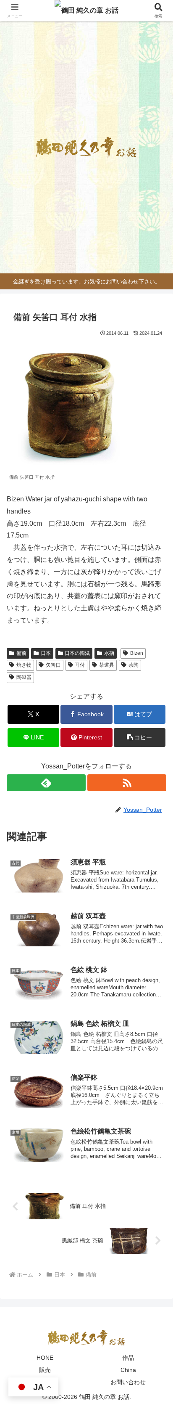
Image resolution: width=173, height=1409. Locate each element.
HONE (45, 1357)
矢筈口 (53, 665)
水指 (109, 653)
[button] (140, 737)
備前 (21, 653)
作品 (128, 1357)
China (128, 1370)
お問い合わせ (128, 1382)
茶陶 (133, 665)
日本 (46, 653)
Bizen (136, 653)
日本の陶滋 (77, 653)
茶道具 (106, 665)
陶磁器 (23, 677)
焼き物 (23, 665)
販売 (45, 1370)
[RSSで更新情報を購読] (126, 782)
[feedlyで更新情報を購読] (46, 782)
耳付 (80, 665)
